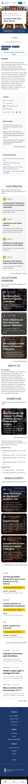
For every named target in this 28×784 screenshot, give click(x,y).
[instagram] (13, 112)
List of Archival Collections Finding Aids (13, 159)
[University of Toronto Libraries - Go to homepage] (14, 772)
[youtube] (20, 112)
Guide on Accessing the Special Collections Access (14, 142)
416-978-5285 (8, 103)
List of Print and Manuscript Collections (11, 163)
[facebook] (16, 112)
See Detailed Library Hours (13, 42)
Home (5, 13)
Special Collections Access (15, 135)
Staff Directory (9, 108)
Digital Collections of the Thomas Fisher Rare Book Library (13, 168)
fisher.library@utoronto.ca (11, 106)
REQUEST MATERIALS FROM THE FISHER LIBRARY (14, 53)
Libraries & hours (12, 13)
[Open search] (20, 3)
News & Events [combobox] (8, 31)
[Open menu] (24, 3)
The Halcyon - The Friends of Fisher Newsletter (13, 172)
